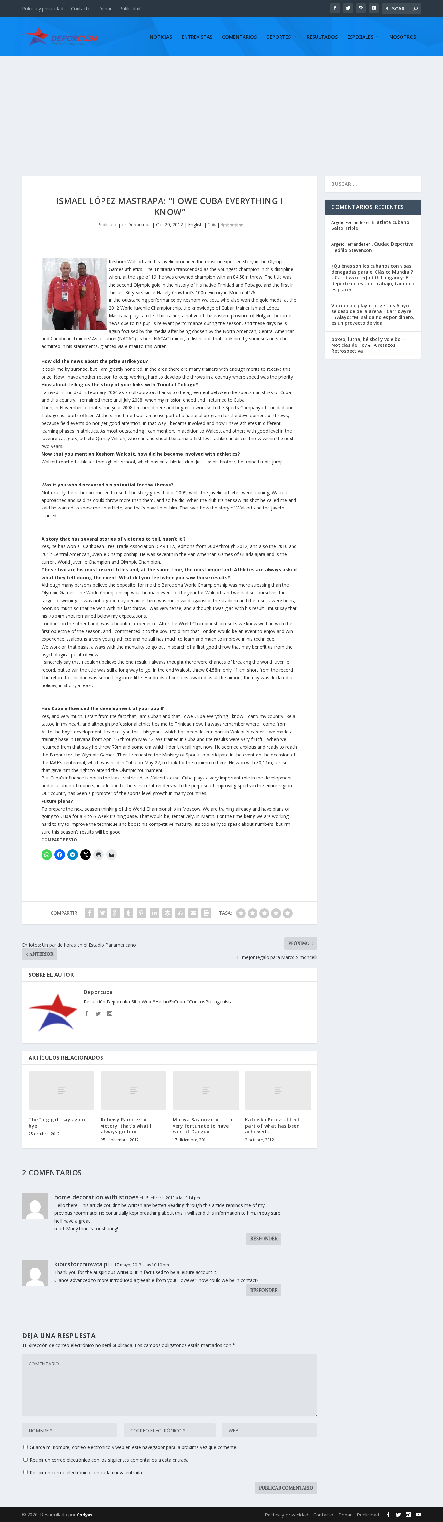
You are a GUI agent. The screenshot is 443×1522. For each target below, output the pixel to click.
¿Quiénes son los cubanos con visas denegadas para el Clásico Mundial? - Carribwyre (372, 272)
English (195, 224)
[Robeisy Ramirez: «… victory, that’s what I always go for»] (134, 1090)
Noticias (161, 37)
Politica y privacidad (42, 9)
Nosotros (402, 37)
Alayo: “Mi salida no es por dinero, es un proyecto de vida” (372, 320)
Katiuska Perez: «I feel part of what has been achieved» (272, 1125)
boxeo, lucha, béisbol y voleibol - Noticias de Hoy (368, 342)
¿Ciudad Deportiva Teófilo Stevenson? (372, 247)
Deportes (278, 37)
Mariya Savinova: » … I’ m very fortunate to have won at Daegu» (203, 1125)
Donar (105, 9)
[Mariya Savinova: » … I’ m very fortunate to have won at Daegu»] (206, 1090)
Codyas (84, 1514)
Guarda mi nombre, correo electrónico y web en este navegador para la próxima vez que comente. (133, 1447)
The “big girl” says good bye (58, 1123)
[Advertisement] (221, 104)
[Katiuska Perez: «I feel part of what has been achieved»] (278, 1090)
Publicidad (129, 9)
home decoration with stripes (96, 1197)
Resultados (322, 37)
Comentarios (239, 37)
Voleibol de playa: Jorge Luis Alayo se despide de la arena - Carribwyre (371, 308)
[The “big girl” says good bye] (61, 1090)
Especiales (360, 37)
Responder (264, 1239)
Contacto (80, 9)
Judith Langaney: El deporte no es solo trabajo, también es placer (372, 283)
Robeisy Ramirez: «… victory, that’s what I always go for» (126, 1125)
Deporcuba (139, 224)
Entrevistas (197, 37)
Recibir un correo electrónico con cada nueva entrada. (86, 1472)
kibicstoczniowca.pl (81, 1264)
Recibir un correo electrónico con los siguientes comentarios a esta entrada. (110, 1460)
